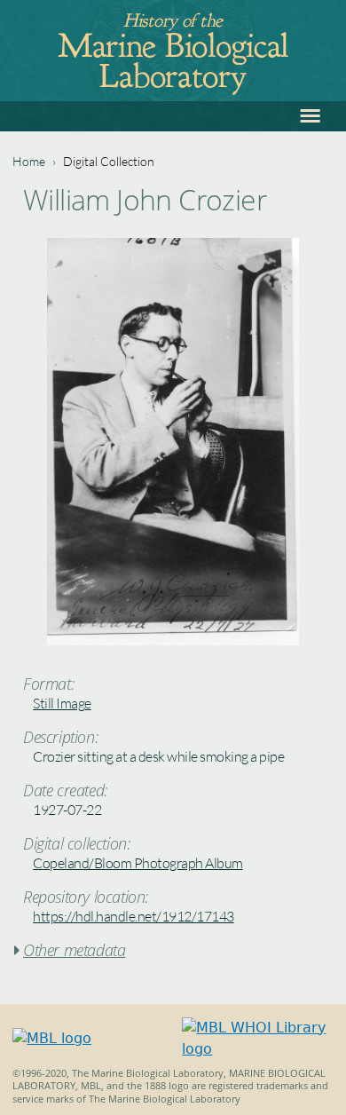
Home (28, 161)
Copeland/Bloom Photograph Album (138, 863)
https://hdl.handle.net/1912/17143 (133, 916)
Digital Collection (108, 161)
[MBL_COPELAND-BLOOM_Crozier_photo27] (173, 640)
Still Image (62, 703)
